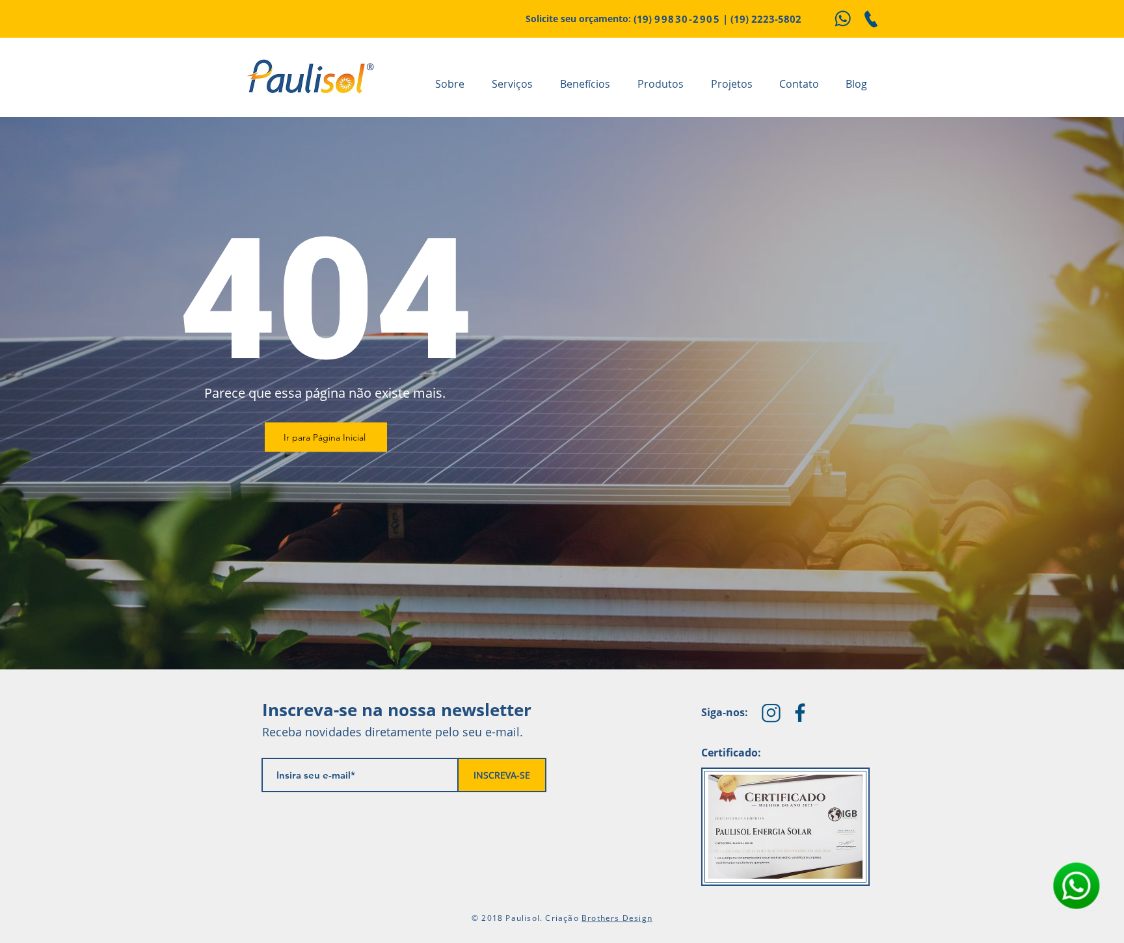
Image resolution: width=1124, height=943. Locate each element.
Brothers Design (617, 918)
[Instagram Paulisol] (771, 712)
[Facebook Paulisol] (800, 712)
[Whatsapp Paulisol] (842, 19)
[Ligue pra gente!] (871, 19)
